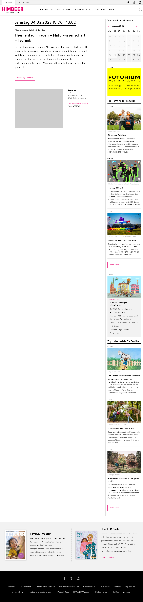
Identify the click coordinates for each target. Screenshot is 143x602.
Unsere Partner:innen (45, 587)
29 (134, 55)
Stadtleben (63, 10)
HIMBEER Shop (100, 592)
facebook (128, 2)
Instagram (140, 2)
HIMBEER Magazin (81, 592)
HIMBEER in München (121, 592)
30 (138, 55)
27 (124, 55)
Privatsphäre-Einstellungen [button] (40, 592)
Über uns (12, 587)
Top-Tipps (99, 10)
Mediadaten (26, 587)
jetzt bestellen (108, 557)
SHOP (112, 10)
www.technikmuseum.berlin (78, 104)
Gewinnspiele (89, 587)
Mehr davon (114, 265)
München (24, 2)
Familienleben (82, 10)
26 (119, 55)
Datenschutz (17, 592)
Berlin (9, 2)
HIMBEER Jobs (62, 592)
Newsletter (104, 587)
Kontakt (117, 587)
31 (110, 60)
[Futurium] (124, 83)
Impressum (130, 587)
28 (129, 55)
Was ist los (46, 10)
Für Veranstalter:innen (69, 587)
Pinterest (134, 2)
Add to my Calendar (25, 78)
